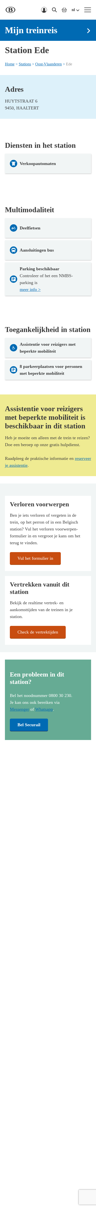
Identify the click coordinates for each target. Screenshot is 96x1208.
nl (73, 10)
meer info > (30, 289)
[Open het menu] (87, 10)
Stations (25, 64)
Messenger (19, 709)
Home (10, 64)
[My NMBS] (44, 10)
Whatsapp (44, 709)
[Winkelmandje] (64, 10)
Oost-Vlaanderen (48, 64)
